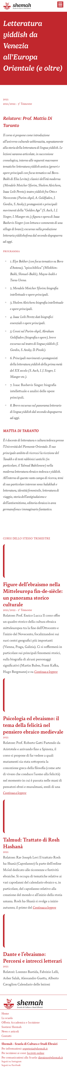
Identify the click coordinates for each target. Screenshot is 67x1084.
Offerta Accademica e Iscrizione (20, 1022)
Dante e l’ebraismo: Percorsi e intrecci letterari (32, 957)
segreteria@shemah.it (35, 1048)
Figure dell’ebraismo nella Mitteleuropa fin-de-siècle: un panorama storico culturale (33, 594)
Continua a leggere (46, 671)
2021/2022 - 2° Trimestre (17, 610)
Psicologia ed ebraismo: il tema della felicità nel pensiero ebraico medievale (33, 724)
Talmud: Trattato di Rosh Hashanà (31, 843)
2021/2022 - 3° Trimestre (17, 103)
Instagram (16, 1061)
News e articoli (10, 1031)
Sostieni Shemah (11, 1027)
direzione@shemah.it (50, 1057)
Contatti (6, 1036)
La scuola (7, 1018)
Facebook (16, 1065)
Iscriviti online (35, 1053)
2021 (6, 99)
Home (5, 1013)
